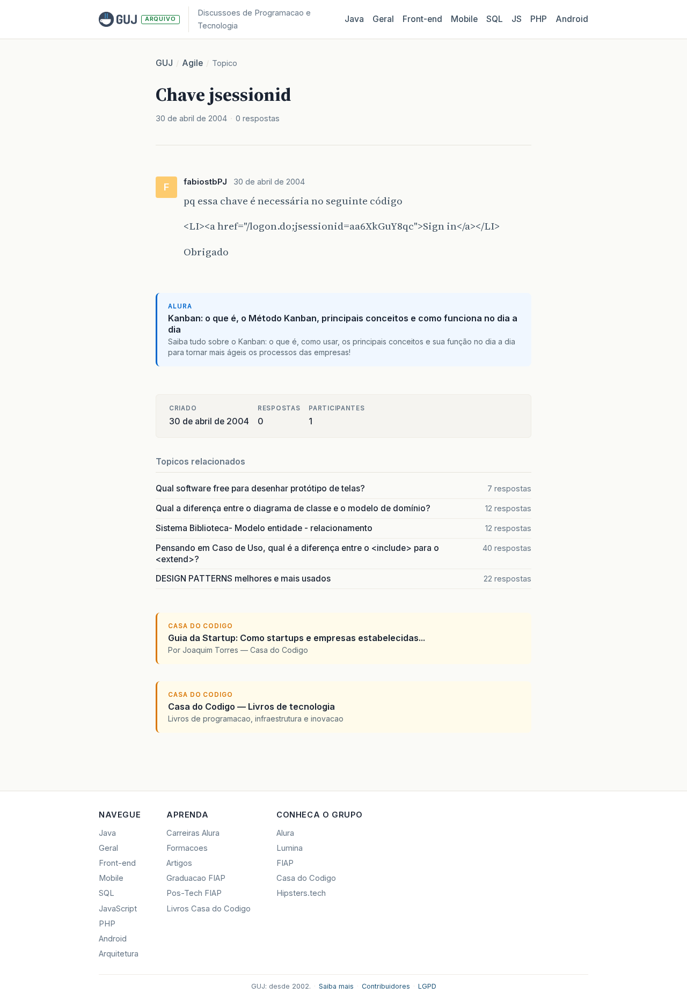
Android (572, 19)
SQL (494, 19)
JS (516, 19)
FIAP (285, 863)
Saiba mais (336, 986)
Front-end (117, 863)
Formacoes (187, 848)
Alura (285, 833)
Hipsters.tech (301, 893)
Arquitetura (118, 954)
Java (354, 19)
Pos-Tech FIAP (194, 893)
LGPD (427, 986)
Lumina (289, 848)
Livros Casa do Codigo (208, 909)
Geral (383, 19)
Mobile (464, 19)
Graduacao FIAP (195, 878)
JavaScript (118, 909)
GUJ (164, 63)
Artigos (179, 863)
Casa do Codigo (306, 878)
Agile (192, 63)
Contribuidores (386, 986)
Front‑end (422, 19)
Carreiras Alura (193, 833)
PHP (538, 19)
